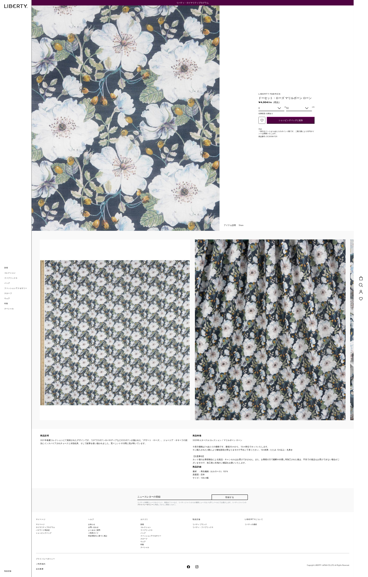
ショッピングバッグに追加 (291, 120)
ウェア (143, 541)
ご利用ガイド (93, 533)
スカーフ (143, 539)
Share (241, 225)
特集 (142, 544)
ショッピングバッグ (43, 533)
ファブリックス (146, 530)
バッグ (143, 533)
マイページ (40, 524)
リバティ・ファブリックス (203, 527)
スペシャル (144, 547)
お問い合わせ (93, 527)
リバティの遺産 (251, 524)
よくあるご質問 (94, 530)
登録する (229, 497)
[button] (17, 268)
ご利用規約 (40, 564)
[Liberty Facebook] (188, 567)
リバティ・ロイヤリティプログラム (193, 2)
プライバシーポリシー (145, 505)
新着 (142, 524)
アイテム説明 (230, 225)
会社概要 (40, 569)
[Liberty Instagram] (197, 567)
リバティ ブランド (200, 524)
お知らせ (91, 524)
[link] (17, 303)
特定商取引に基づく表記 (97, 536)
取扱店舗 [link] (7, 571)
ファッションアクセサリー (150, 536)
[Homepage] (15, 6)
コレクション (145, 527)
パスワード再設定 (43, 530)
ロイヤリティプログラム (45, 527)
